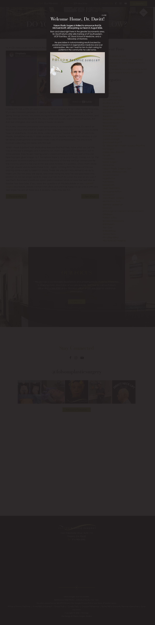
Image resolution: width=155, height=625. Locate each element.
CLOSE (104, 15)
